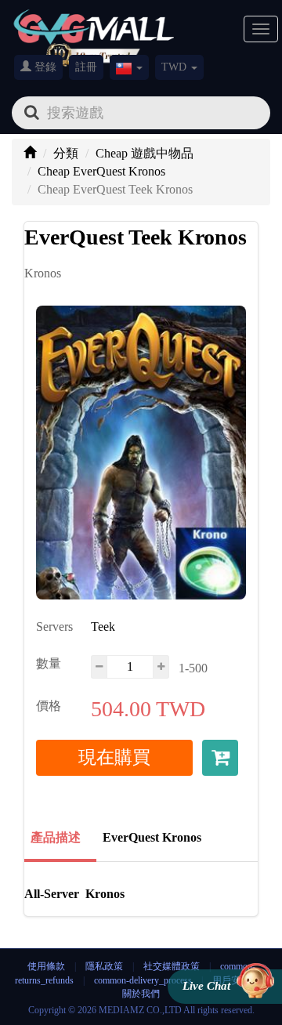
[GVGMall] (94, 24)
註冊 (86, 67)
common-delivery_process (143, 980)
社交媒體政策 (171, 966)
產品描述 (56, 837)
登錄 (43, 67)
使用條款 (46, 966)
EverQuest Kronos (152, 837)
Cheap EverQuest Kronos (101, 171)
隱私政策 (105, 966)
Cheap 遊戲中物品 (144, 153)
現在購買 (114, 757)
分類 (65, 153)
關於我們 (141, 993)
